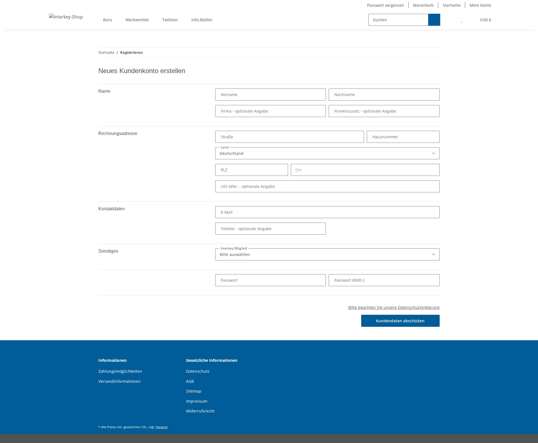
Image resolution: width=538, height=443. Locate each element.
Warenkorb (423, 5)
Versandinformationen (119, 381)
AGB (190, 381)
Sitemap (193, 391)
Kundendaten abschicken (400, 320)
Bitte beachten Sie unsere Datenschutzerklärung (394, 307)
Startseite (452, 5)
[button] (451, 19)
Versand (162, 427)
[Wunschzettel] (462, 19)
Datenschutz (198, 371)
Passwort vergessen (385, 5)
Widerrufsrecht (200, 411)
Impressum (196, 401)
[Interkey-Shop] (66, 16)
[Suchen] (434, 20)
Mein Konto (480, 5)
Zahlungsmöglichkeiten (120, 371)
